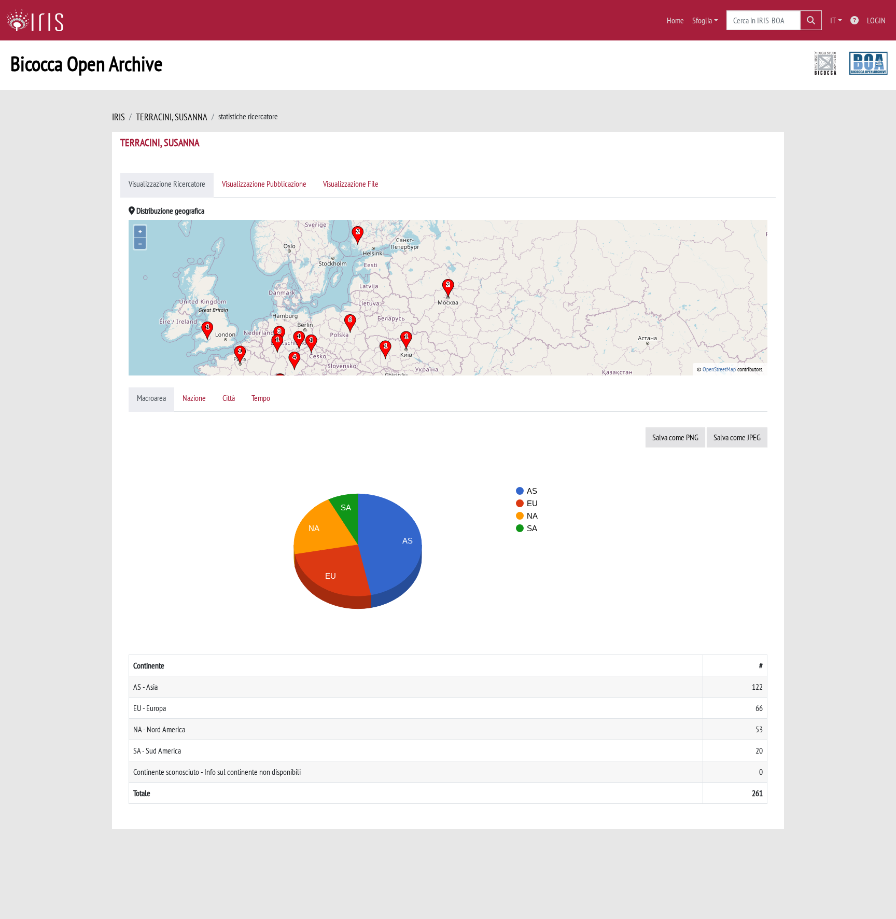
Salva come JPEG (737, 437)
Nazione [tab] (194, 398)
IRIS (118, 117)
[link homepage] (39, 20)
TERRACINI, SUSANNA (171, 117)
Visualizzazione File (351, 183)
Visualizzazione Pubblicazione (264, 183)
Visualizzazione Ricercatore (167, 183)
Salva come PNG (675, 437)
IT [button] (833, 20)
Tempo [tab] (260, 398)
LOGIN (876, 20)
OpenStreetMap (719, 369)
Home (675, 20)
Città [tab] (228, 398)
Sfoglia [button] (702, 20)
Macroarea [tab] (151, 398)
